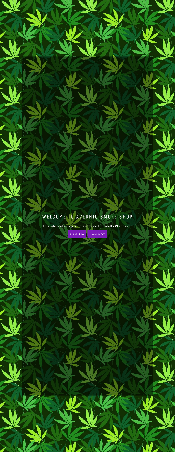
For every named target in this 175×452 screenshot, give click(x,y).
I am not (97, 234)
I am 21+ (77, 234)
